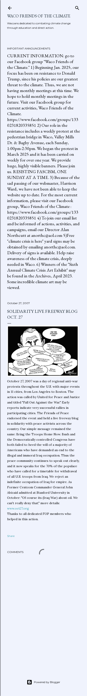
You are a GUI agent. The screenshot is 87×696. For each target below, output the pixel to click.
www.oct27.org (18, 508)
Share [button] (10, 536)
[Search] (77, 7)
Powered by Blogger (47, 682)
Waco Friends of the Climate (38, 15)
